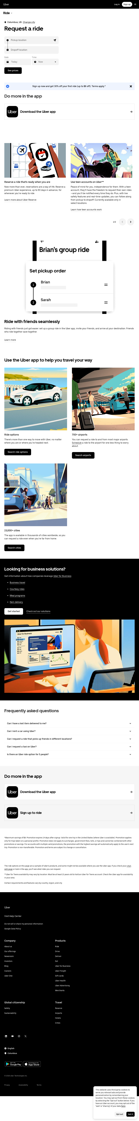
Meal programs (17, 595)
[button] (54, 40)
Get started (14, 611)
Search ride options (18, 452)
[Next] (130, 221)
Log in (117, 4)
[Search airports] (103, 399)
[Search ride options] (35, 399)
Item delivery (16, 602)
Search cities (14, 548)
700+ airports (79, 434)
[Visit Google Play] (13, 1064)
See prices (13, 70)
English (11, 1048)
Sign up (127, 4)
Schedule (77, 442)
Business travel (17, 582)
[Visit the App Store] (32, 1064)
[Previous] (122, 221)
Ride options (11, 434)
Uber (6, 4)
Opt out (119, 1114)
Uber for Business (62, 576)
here (123, 1106)
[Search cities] (35, 494)
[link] (69, 86)
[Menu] (135, 4)
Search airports (83, 455)
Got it (130, 1114)
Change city (29, 22)
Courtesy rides (17, 589)
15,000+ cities (12, 530)
